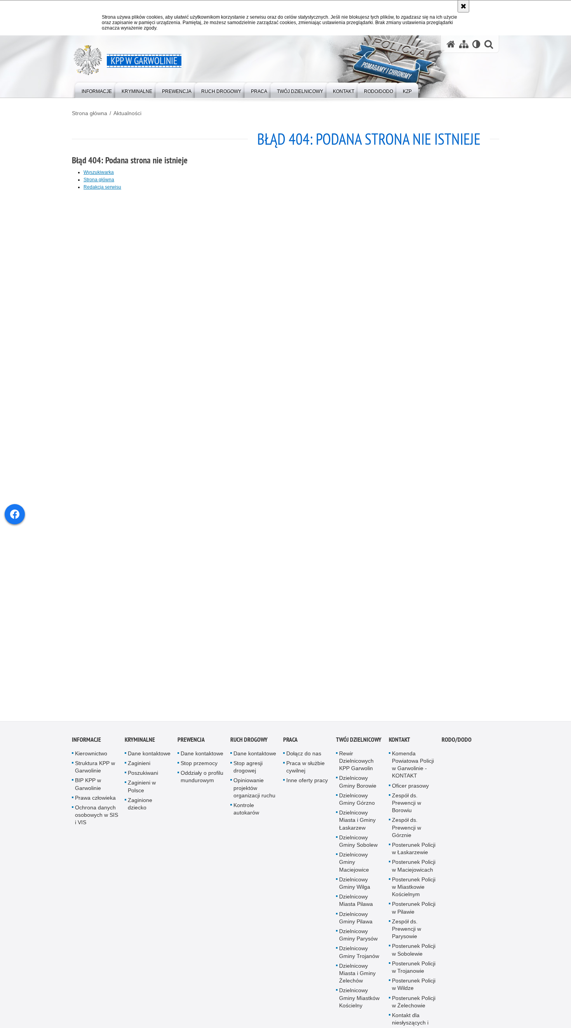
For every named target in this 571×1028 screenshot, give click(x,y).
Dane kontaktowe (149, 759)
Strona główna (89, 113)
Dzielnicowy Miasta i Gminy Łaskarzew (357, 825)
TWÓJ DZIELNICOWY (358, 745)
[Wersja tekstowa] (476, 44)
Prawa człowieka (95, 803)
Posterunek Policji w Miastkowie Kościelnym (413, 892)
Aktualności (127, 113)
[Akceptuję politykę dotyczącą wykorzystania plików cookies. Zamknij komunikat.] (463, 6)
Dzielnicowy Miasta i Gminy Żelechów (357, 978)
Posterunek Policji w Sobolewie (413, 955)
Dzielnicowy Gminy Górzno (357, 805)
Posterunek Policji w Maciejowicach (413, 871)
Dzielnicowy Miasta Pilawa (356, 906)
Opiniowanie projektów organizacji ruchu (254, 793)
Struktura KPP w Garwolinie (95, 772)
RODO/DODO (457, 745)
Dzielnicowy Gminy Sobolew (358, 847)
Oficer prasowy (410, 791)
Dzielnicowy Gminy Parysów (358, 940)
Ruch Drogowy (249, 745)
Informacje (86, 745)
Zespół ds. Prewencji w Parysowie (406, 934)
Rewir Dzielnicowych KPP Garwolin (356, 766)
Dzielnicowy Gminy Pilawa (356, 923)
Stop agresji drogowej (248, 772)
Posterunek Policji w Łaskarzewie (413, 854)
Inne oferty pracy (307, 786)
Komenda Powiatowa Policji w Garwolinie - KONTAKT (413, 770)
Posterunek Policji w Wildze (413, 990)
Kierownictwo (91, 759)
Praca (290, 745)
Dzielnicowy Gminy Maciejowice (354, 867)
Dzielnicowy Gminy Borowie (357, 787)
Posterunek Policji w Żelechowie (413, 1007)
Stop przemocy (199, 769)
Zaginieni (139, 769)
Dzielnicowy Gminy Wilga (354, 889)
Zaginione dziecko (140, 809)
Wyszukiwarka (99, 172)
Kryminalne (140, 745)
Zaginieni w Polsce (142, 792)
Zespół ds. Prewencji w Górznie (406, 833)
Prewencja (191, 745)
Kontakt (399, 745)
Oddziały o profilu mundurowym (202, 782)
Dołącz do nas (303, 759)
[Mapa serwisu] (463, 44)
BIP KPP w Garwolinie (88, 790)
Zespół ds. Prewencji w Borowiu (406, 808)
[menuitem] (97, 89)
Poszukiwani (143, 779)
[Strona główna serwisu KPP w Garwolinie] (451, 44)
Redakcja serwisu (102, 187)
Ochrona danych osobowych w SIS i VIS (96, 820)
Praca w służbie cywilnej (305, 772)
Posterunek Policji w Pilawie (413, 913)
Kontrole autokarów (246, 814)
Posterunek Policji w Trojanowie (413, 973)
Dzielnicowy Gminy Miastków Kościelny (359, 1003)
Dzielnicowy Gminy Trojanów (359, 958)
